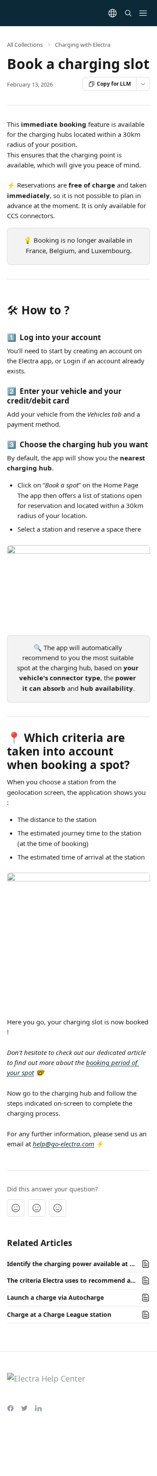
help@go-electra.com (63, 1143)
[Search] (128, 13)
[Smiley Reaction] (57, 1208)
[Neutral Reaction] (36, 1208)
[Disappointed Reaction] (15, 1208)
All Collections (25, 45)
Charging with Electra (82, 45)
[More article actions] (143, 84)
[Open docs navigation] (143, 13)
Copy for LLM (114, 83)
